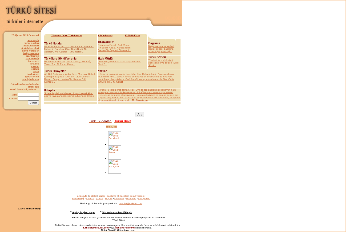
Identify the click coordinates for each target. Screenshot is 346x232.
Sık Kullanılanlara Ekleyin (117, 212)
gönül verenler (30, 50)
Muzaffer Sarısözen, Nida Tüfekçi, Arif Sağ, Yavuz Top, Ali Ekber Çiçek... (67, 62)
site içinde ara (30, 79)
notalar (93, 196)
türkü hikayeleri (30, 48)
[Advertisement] (120, 9)
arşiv (36, 71)
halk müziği (32, 58)
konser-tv (33, 61)
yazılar (35, 66)
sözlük (35, 69)
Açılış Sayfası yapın (83, 212)
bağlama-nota (31, 53)
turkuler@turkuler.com (130, 203)
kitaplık (34, 63)
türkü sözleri (31, 43)
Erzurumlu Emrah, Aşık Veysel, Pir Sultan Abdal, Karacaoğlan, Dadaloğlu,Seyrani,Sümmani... (114, 48)
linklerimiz (33, 74)
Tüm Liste (111, 126)
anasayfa (82, 196)
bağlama (111, 196)
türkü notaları (31, 45)
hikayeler (123, 196)
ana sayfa (33, 40)
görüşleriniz (32, 76)
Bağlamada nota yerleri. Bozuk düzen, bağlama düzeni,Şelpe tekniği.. (161, 49)
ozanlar (90, 198)
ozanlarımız (32, 56)
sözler (102, 196)
